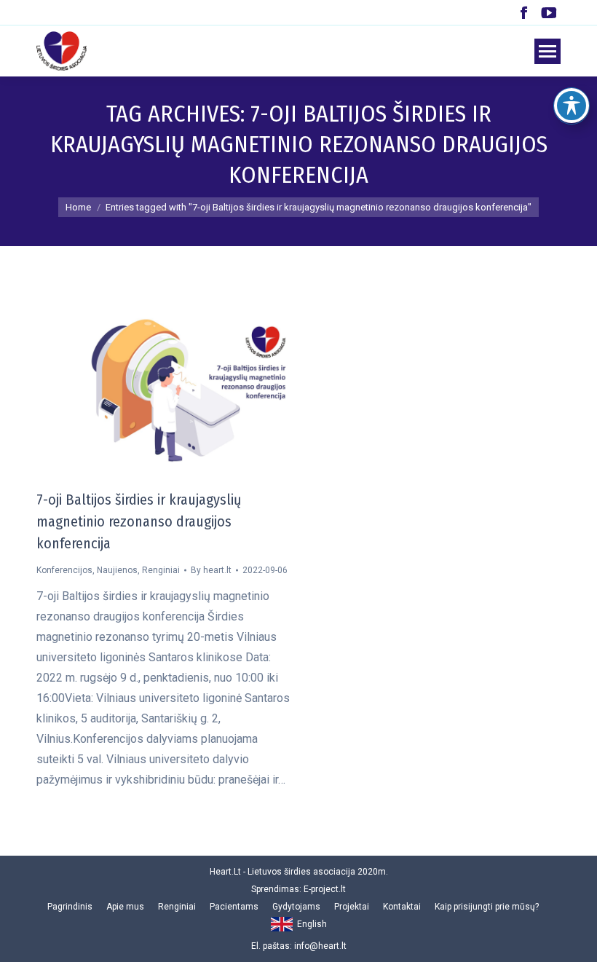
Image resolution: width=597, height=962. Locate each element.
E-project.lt (325, 889)
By (211, 570)
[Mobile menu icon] (547, 51)
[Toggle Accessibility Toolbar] (571, 105)
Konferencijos (64, 570)
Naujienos (117, 570)
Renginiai (161, 570)
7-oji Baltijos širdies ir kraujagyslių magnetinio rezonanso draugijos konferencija (138, 521)
